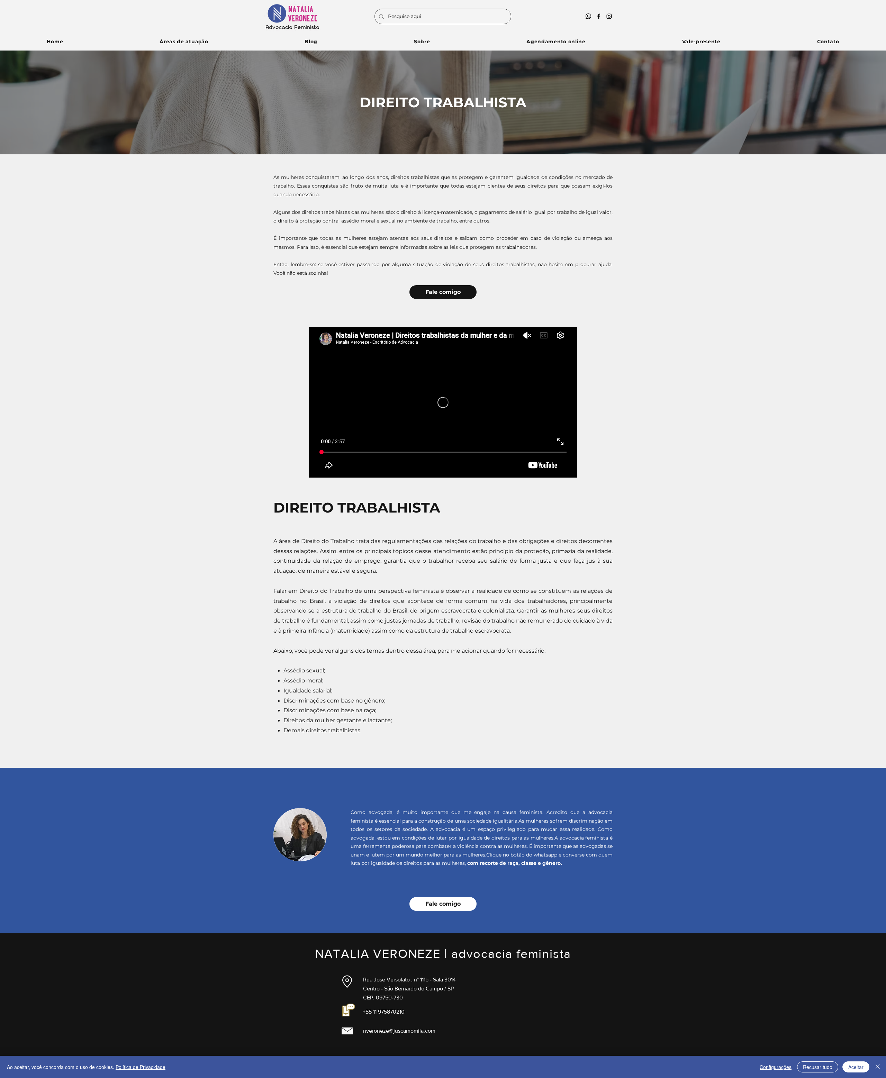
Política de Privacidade (140, 1066)
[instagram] (609, 16)
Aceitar (856, 1066)
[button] (184, 41)
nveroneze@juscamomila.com (399, 1031)
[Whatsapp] (588, 16)
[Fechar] (878, 1066)
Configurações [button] (776, 1066)
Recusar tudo (817, 1066)
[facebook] (598, 16)
